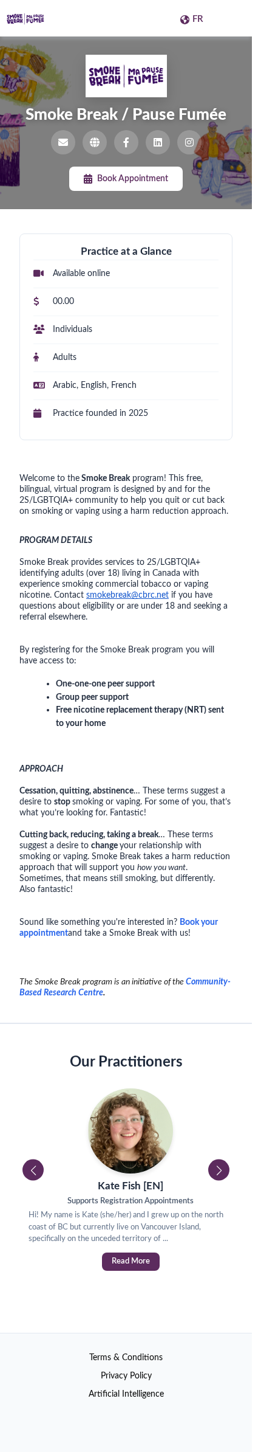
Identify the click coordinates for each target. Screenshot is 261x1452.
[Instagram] (189, 142)
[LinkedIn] (158, 142)
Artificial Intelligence (126, 1394)
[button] (33, 1170)
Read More (126, 1261)
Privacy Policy (126, 1376)
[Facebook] (126, 142)
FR (197, 19)
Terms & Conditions (126, 1357)
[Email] (63, 142)
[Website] (95, 142)
